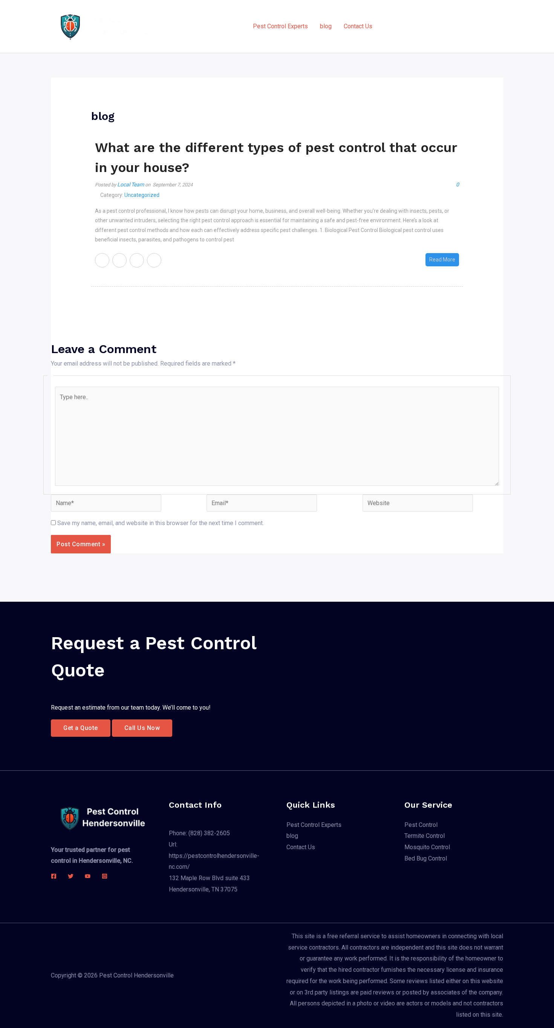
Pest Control (421, 824)
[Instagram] (104, 876)
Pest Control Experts (280, 26)
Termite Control (424, 835)
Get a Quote (80, 727)
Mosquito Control (427, 847)
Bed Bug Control (425, 858)
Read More (442, 260)
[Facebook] (54, 876)
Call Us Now (142, 727)
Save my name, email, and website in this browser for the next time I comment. (160, 523)
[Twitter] (70, 876)
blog (326, 26)
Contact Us (358, 26)
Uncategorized (141, 195)
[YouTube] (87, 876)
